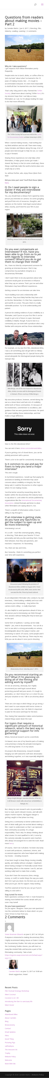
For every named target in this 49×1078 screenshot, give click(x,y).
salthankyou (9, 1046)
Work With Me (10, 1064)
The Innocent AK (11, 1049)
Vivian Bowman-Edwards (14, 934)
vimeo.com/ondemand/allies (30, 448)
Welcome (8, 1060)
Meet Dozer (9, 1005)
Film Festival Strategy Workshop (17, 991)
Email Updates (10, 1032)
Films (7, 1035)
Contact (8, 1028)
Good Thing (9, 1039)
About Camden (10, 1018)
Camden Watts (12, 28)
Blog (6, 1021)
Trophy (7, 1053)
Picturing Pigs (10, 1042)
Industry (8, 31)
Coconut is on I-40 (12, 998)
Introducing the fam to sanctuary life (18, 1001)
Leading (15, 31)
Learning (22, 31)
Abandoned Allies (11, 1014)
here (38, 93)
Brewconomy (10, 1025)
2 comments (31, 31)
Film (39, 28)
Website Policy (10, 1056)
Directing (33, 28)
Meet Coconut (10, 994)
